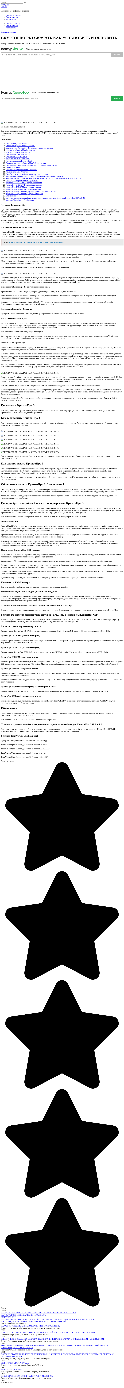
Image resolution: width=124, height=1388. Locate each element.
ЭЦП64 (4, 7)
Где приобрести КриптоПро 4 (18, 154)
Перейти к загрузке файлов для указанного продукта (28, 174)
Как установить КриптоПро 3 (18, 159)
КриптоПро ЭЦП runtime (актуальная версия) (24, 194)
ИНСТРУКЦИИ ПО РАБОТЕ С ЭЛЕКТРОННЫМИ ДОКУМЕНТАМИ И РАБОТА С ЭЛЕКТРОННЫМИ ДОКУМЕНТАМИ (53, 1339)
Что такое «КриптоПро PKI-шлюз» (20, 146)
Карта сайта (11, 19)
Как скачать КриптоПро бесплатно (20, 150)
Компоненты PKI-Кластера (17, 172)
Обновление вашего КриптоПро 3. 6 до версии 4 (26, 163)
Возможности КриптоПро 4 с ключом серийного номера (29, 148)
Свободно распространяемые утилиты (22, 181)
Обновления (11, 196)
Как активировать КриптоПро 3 (19, 161)
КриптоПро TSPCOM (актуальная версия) (23, 187)
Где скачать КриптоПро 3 (16, 157)
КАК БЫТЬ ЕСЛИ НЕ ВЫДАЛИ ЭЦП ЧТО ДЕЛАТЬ (23, 1315)
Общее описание (13, 167)
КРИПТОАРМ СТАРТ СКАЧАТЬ (15, 1363)
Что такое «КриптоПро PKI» (17, 143)
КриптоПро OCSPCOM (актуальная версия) (24, 183)
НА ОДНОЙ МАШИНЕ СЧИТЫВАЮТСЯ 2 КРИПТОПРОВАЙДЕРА (30, 1326)
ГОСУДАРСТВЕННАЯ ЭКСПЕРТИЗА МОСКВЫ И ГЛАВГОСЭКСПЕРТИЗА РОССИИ (38, 1313)
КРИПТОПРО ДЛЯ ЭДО (11, 1369)
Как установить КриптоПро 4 (18, 152)
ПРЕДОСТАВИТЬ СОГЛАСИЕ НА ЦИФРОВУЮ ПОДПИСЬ (27, 1376)
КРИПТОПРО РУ (8, 1317)
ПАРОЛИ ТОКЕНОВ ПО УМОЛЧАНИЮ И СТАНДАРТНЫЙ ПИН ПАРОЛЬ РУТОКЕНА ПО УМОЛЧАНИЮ (48, 1332)
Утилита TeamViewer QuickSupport (20, 200)
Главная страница (13, 15)
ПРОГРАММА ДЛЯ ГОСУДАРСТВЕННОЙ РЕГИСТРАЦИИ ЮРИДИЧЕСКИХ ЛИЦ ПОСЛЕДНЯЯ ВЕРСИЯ (47, 1319)
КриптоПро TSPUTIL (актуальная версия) (23, 189)
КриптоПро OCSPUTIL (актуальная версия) (24, 185)
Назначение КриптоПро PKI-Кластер (21, 170)
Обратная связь (12, 17)
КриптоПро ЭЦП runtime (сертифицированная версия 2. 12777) (32, 191)
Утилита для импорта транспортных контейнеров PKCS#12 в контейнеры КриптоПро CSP (43, 178)
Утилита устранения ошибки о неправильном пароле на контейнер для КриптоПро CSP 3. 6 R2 (45, 198)
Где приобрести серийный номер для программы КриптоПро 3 (32, 165)
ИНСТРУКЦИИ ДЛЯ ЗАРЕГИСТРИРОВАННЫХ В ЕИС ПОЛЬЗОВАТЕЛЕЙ (33, 1321)
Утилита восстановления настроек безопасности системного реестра (34, 176)
